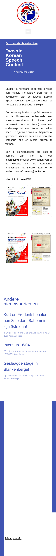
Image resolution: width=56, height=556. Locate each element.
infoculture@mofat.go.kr (34, 171)
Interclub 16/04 (17, 345)
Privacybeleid (13, 538)
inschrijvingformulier (17, 159)
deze (23, 179)
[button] (28, 31)
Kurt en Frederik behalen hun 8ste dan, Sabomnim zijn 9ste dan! (26, 320)
